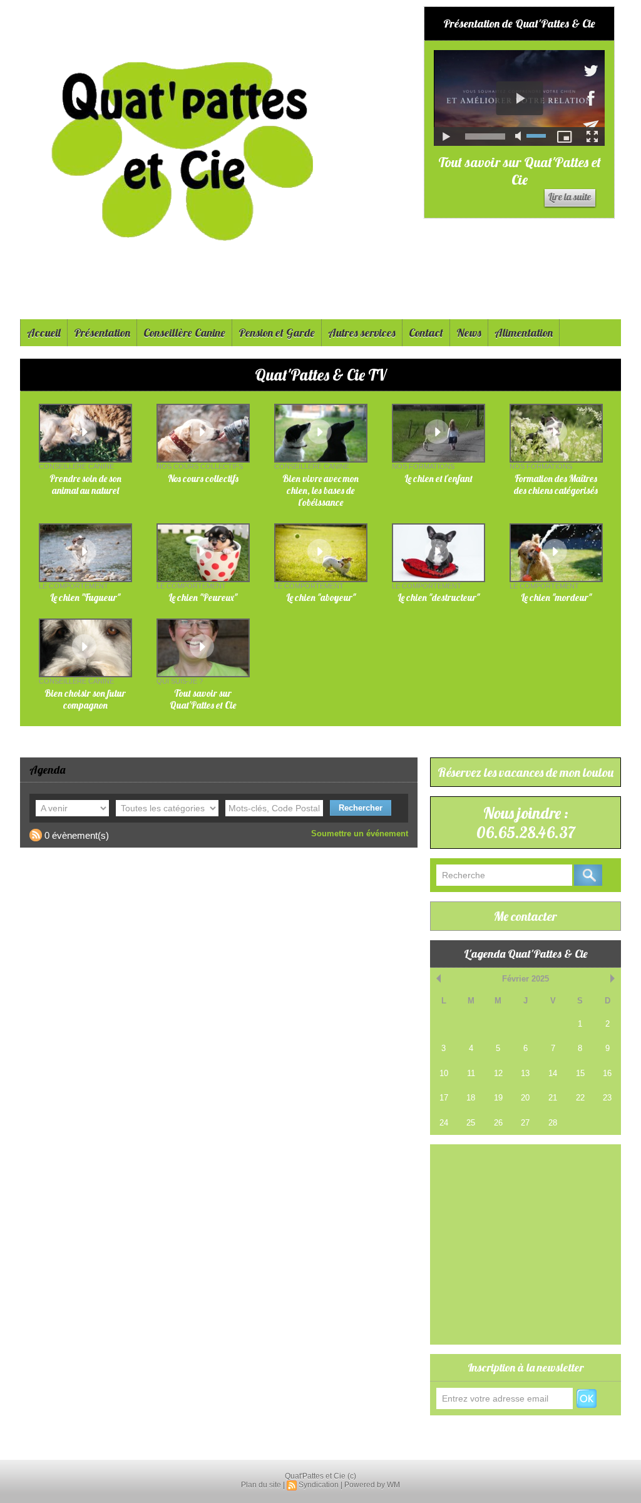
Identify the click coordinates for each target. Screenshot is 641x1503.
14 (552, 1073)
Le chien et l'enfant (438, 479)
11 (471, 1073)
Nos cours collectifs (203, 479)
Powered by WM (372, 1484)
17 (443, 1097)
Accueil (44, 333)
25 (470, 1122)
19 (498, 1097)
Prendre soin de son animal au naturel (85, 484)
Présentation (102, 333)
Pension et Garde (276, 333)
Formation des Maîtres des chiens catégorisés (556, 484)
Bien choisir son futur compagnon (85, 699)
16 (607, 1073)
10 (443, 1073)
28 (552, 1122)
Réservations (458, 1435)
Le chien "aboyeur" (321, 597)
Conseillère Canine (184, 333)
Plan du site (261, 1484)
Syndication (319, 1484)
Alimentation (524, 333)
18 (470, 1097)
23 (607, 1097)
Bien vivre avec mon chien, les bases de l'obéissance (320, 490)
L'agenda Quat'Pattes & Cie (526, 953)
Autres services (362, 333)
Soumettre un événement (359, 833)
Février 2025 (525, 978)
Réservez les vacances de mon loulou (525, 772)
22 (580, 1097)
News (468, 333)
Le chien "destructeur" (438, 597)
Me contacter (525, 916)
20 (525, 1097)
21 (552, 1097)
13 (525, 1073)
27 (525, 1122)
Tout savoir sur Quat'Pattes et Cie (519, 170)
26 (498, 1122)
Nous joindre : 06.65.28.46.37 (525, 822)
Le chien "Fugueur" (85, 597)
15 (580, 1073)
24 (443, 1122)
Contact (426, 333)
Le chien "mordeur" (556, 597)
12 (498, 1073)
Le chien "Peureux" (202, 597)
